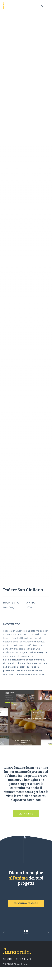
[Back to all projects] (26, 931)
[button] (48, 5)
